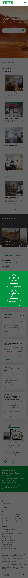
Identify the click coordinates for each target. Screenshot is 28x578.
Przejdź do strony (21, 305)
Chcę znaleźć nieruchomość (14, 286)
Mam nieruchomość (14, 301)
